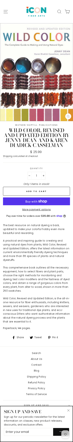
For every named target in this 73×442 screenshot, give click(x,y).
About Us (36, 359)
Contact (36, 365)
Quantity (36, 168)
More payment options (36, 209)
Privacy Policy (36, 388)
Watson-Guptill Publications (36, 125)
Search (36, 353)
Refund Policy (36, 382)
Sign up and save (36, 405)
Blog (36, 370)
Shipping (8, 156)
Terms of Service (36, 394)
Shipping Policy (36, 376)
